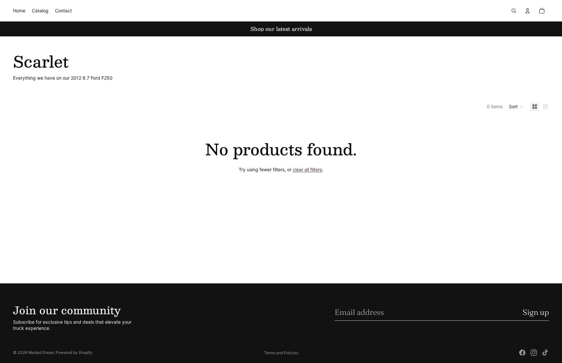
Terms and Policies (281, 352)
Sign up (536, 312)
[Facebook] (522, 353)
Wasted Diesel (41, 352)
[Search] (514, 11)
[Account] (527, 11)
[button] (516, 106)
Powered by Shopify (74, 352)
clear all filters (307, 169)
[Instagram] (534, 353)
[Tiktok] (545, 353)
